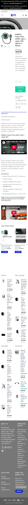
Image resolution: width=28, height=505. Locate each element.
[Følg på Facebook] (2, 447)
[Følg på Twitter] (5, 447)
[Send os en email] (8, 447)
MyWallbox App (7, 186)
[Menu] (2, 15)
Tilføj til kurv (20, 89)
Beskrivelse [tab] (4, 113)
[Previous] (3, 38)
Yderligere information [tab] (8, 116)
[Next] (10, 38)
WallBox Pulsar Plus (21, 100)
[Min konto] (23, 15)
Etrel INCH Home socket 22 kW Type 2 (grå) (6, 246)
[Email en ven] (25, 104)
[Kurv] (26, 15)
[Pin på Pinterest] (16, 107)
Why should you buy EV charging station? (22, 431)
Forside (4, 20)
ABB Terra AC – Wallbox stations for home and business (22, 455)
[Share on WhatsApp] (16, 104)
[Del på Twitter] (22, 104)
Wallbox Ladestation (5, 22)
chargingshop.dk (5, 478)
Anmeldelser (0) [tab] (5, 119)
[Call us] (11, 447)
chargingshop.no (5, 489)
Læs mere (4, 251)
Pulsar (10, 166)
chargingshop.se (5, 484)
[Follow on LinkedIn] (2, 451)
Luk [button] (24, 3)
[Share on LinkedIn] (19, 107)
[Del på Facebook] (19, 104)
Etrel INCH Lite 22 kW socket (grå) (20, 246)
